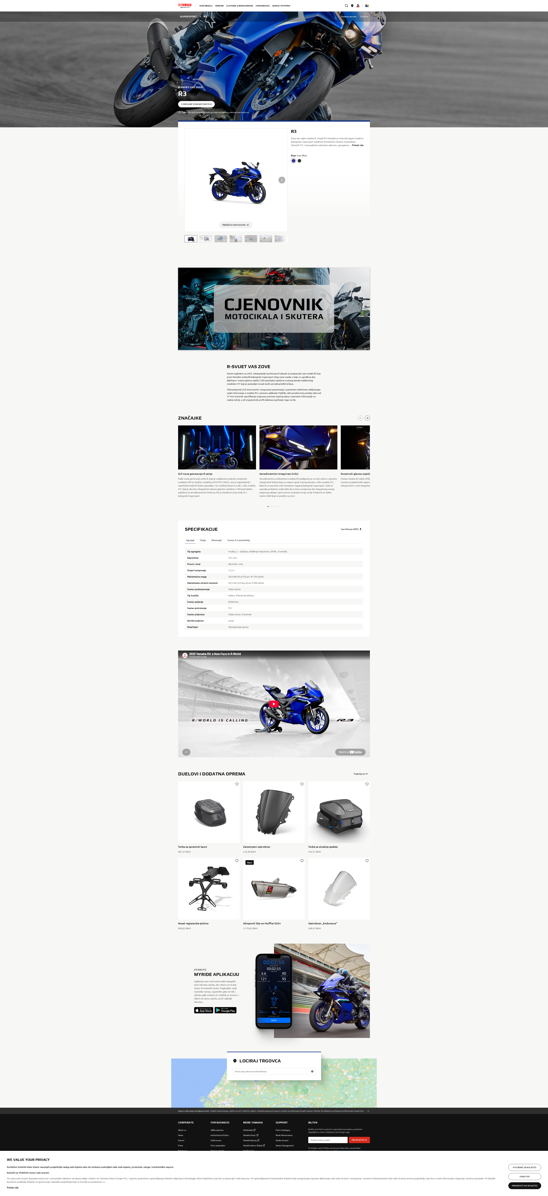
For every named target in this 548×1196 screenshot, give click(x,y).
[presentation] (274, 704)
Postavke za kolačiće (524, 1167)
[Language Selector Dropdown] (367, 6)
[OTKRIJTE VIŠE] (274, 309)
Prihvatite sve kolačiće (525, 1185)
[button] (191, 239)
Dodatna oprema (348, 16)
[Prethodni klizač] (360, 418)
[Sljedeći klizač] (367, 418)
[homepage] (185, 5)
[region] (274, 1173)
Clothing (364, 16)
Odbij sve (525, 1176)
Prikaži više (13, 1187)
